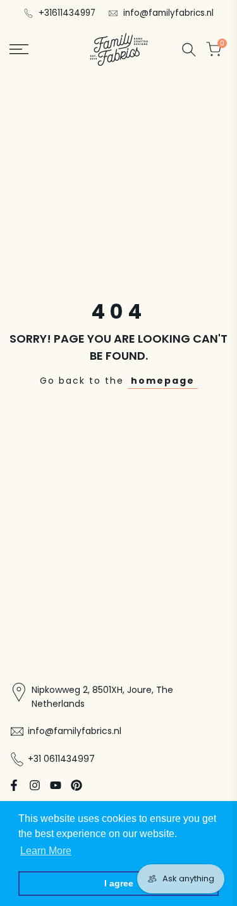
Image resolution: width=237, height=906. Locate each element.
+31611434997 (67, 13)
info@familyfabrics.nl (168, 13)
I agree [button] (118, 883)
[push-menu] (18, 49)
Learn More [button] (45, 850)
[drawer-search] (189, 49)
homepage (163, 380)
